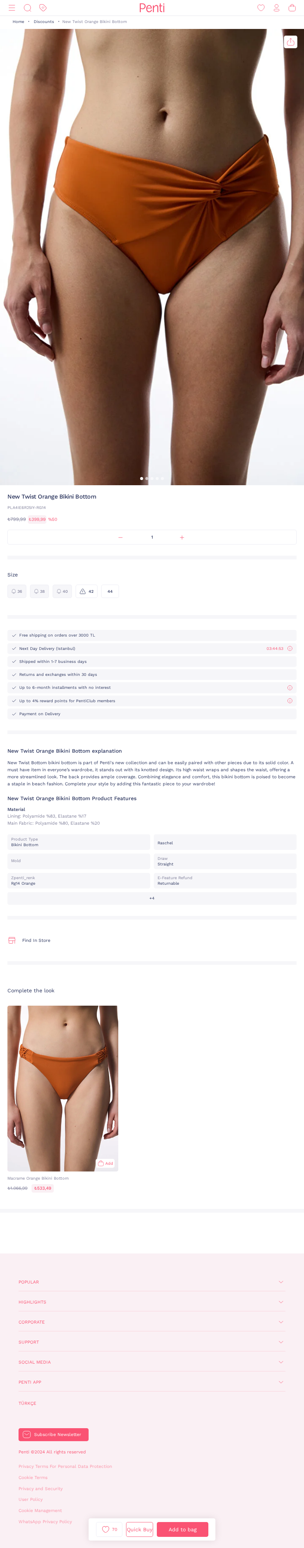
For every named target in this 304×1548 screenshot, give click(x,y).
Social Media (35, 1362)
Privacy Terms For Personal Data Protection (65, 1466)
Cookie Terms (33, 1477)
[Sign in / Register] (276, 8)
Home (18, 21)
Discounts (44, 21)
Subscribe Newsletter (57, 1434)
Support (29, 1342)
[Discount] (43, 8)
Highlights (32, 1302)
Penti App (30, 1382)
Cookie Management (40, 1510)
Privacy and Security (41, 1488)
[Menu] (11, 8)
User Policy (31, 1499)
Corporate (32, 1322)
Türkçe (27, 1403)
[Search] (27, 8)
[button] (141, 478)
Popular (29, 1282)
